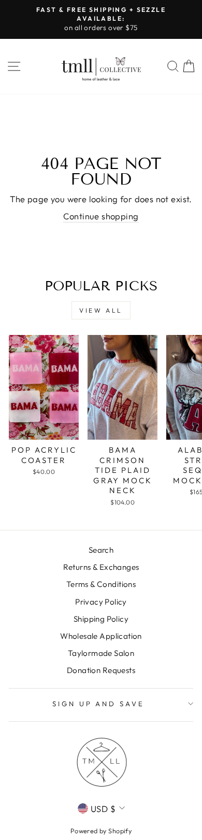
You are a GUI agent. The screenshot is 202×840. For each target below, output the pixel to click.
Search (101, 550)
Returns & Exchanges (101, 567)
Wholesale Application (101, 636)
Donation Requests (101, 670)
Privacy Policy (101, 602)
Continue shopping (100, 216)
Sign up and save (98, 703)
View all (101, 310)
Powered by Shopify (101, 831)
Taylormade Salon (101, 653)
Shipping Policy (101, 619)
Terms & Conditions (101, 584)
